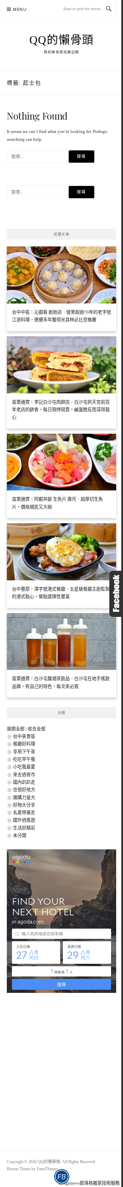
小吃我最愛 (24, 766)
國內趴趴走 (24, 782)
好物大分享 (24, 805)
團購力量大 (24, 797)
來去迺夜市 (24, 774)
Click (116, 594)
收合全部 (36, 728)
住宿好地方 (24, 789)
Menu (20, 9)
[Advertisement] (64, 1065)
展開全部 (16, 728)
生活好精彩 (24, 828)
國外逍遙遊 (24, 820)
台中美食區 (24, 736)
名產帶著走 (24, 812)
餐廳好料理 (24, 743)
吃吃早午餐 (24, 759)
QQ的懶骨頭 (61, 40)
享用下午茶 (24, 751)
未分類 (19, 835)
